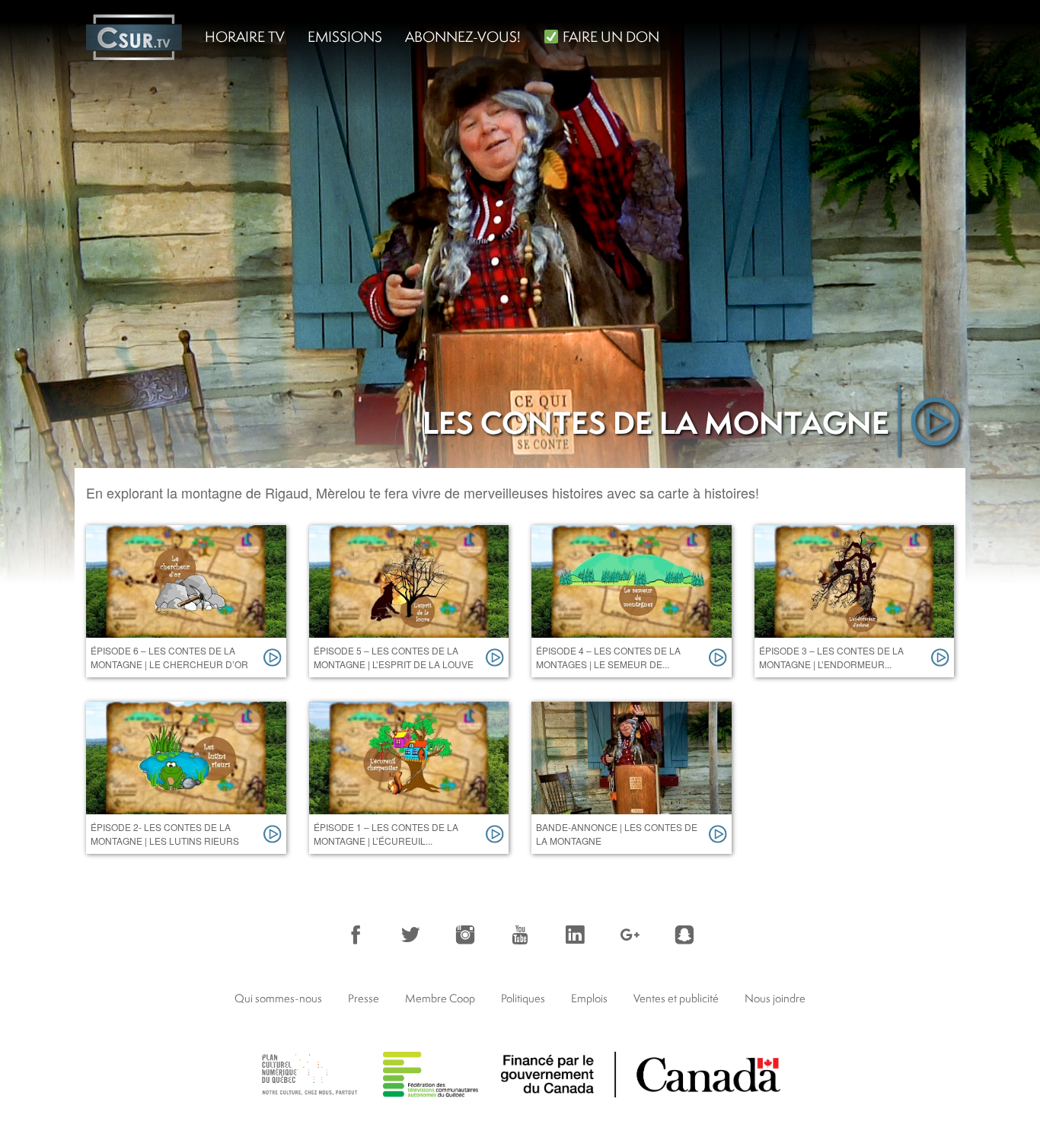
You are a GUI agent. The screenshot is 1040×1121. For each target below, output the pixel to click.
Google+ (630, 934)
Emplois (589, 998)
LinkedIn (575, 934)
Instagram (465, 934)
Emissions (345, 36)
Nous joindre (775, 998)
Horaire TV (245, 36)
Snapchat (684, 934)
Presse (363, 998)
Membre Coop (440, 998)
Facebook (355, 934)
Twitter (410, 934)
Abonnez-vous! (463, 36)
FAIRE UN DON (609, 36)
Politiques (523, 998)
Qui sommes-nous (278, 998)
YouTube (520, 934)
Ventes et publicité (676, 998)
